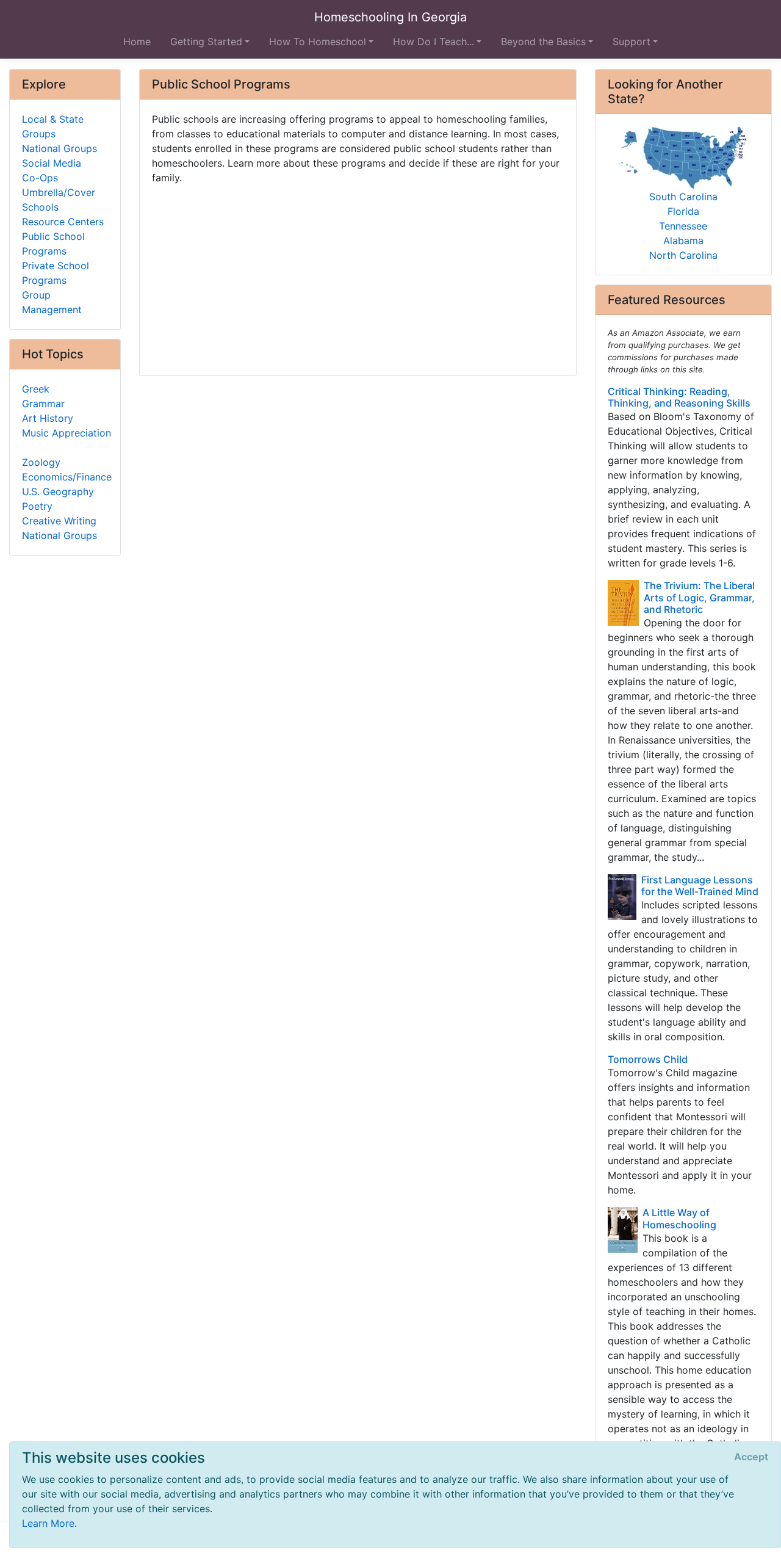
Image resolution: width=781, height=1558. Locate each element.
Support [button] (631, 41)
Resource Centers (63, 222)
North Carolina (683, 255)
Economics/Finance (67, 477)
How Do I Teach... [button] (433, 41)
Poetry (37, 506)
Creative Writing (59, 521)
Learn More (48, 1523)
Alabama (683, 240)
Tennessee (683, 226)
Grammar (43, 403)
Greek (35, 389)
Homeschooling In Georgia (390, 17)
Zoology (41, 462)
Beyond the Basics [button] (543, 41)
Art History (47, 418)
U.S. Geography (58, 491)
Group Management (52, 302)
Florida (683, 211)
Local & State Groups (53, 126)
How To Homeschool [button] (317, 41)
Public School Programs (53, 243)
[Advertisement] (358, 275)
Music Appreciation (66, 433)
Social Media (51, 163)
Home (137, 41)
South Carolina (683, 196)
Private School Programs (55, 272)
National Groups (59, 148)
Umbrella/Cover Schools (58, 199)
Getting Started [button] (206, 41)
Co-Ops (40, 178)
